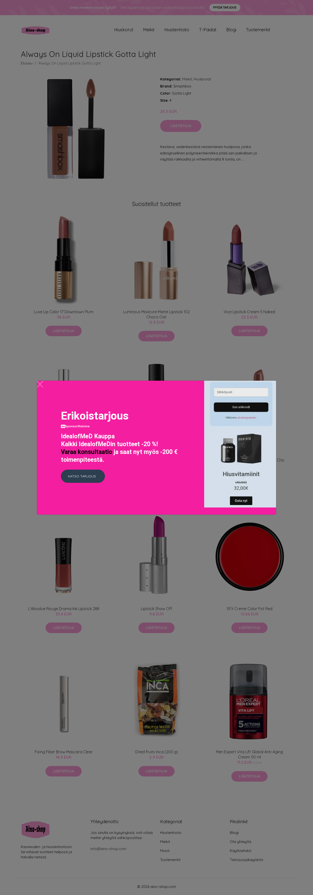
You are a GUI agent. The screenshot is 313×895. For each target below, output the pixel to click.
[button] (83, 476)
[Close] (40, 384)
